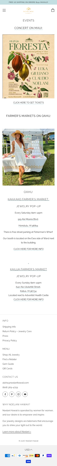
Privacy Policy (9, 340)
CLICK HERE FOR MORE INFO (29, 249)
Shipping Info (9, 326)
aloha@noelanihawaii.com (15, 382)
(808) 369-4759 (10, 387)
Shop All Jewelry (11, 354)
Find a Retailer (9, 359)
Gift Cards (7, 368)
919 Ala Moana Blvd (28, 219)
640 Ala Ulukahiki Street (28, 287)
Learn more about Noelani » (16, 431)
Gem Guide (8, 364)
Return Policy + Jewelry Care (17, 331)
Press (5, 336)
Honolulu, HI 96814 (28, 225)
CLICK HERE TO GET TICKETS (28, 102)
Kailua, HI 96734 (28, 291)
